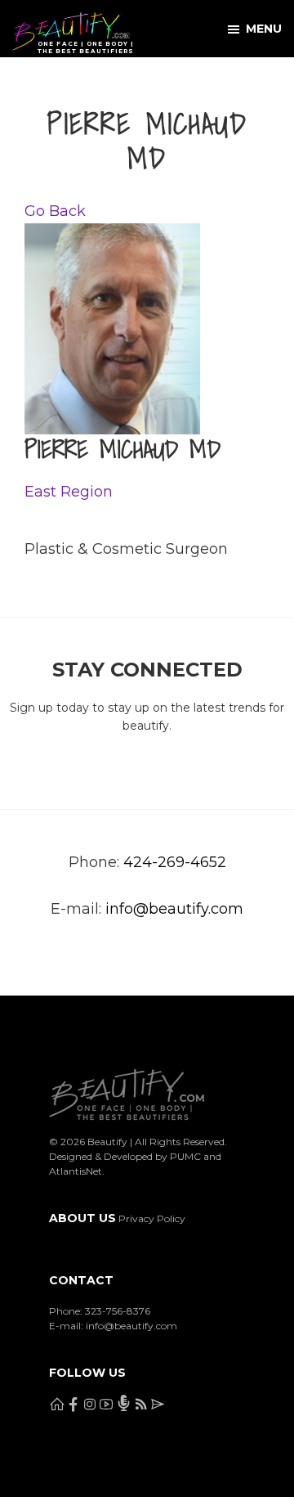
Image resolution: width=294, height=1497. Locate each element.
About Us (82, 1218)
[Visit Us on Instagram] (96, 81)
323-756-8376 (117, 1311)
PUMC (185, 1156)
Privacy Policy (151, 1218)
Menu (264, 28)
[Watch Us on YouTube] (135, 81)
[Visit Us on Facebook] (56, 81)
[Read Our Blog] (200, 81)
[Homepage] (17, 81)
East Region (68, 492)
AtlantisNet (75, 1171)
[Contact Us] (239, 81)
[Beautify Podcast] (168, 81)
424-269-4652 (174, 862)
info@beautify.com (174, 909)
